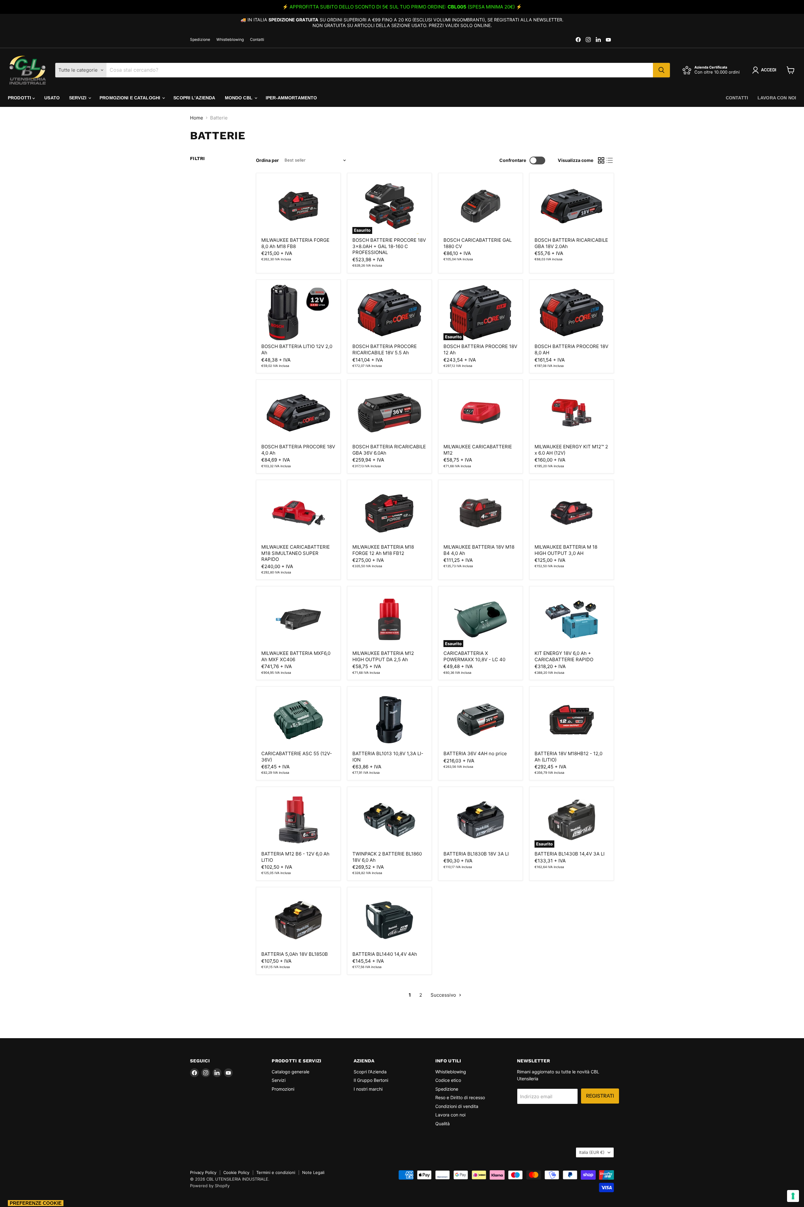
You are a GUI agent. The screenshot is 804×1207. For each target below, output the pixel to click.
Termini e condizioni (275, 1172)
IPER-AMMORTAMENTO (291, 97)
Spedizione (200, 39)
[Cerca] (661, 70)
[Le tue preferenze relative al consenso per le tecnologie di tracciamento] (793, 1196)
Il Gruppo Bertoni (371, 1080)
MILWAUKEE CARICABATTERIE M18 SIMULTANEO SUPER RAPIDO (295, 553)
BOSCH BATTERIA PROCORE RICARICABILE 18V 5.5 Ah (384, 349)
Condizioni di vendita (456, 1106)
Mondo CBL (239, 97)
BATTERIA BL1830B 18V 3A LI (476, 854)
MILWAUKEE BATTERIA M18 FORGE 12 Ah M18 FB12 (383, 550)
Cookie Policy (236, 1172)
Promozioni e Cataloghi (130, 97)
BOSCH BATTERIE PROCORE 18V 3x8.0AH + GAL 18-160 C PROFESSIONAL (389, 246)
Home (196, 117)
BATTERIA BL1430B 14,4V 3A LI (570, 854)
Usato (52, 97)
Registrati (600, 1096)
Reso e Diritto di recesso (460, 1097)
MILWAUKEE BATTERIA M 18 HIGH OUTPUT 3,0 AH (566, 550)
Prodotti (20, 97)
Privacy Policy (203, 1172)
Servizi (78, 97)
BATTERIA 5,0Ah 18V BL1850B (294, 954)
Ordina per (267, 160)
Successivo (444, 995)
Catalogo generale (290, 1071)
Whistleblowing (230, 39)
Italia (592, 1152)
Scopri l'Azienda (194, 97)
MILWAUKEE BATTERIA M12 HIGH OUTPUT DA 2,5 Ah (383, 656)
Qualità (442, 1123)
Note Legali (313, 1172)
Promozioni (283, 1089)
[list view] (610, 160)
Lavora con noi (777, 97)
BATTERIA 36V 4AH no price (475, 753)
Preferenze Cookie (36, 1203)
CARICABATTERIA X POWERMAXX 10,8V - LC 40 (474, 656)
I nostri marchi (368, 1089)
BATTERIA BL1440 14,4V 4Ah (384, 954)
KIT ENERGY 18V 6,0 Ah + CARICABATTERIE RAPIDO (564, 656)
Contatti (257, 39)
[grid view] (601, 160)
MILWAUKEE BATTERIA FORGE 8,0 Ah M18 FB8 (295, 243)
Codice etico (448, 1080)
